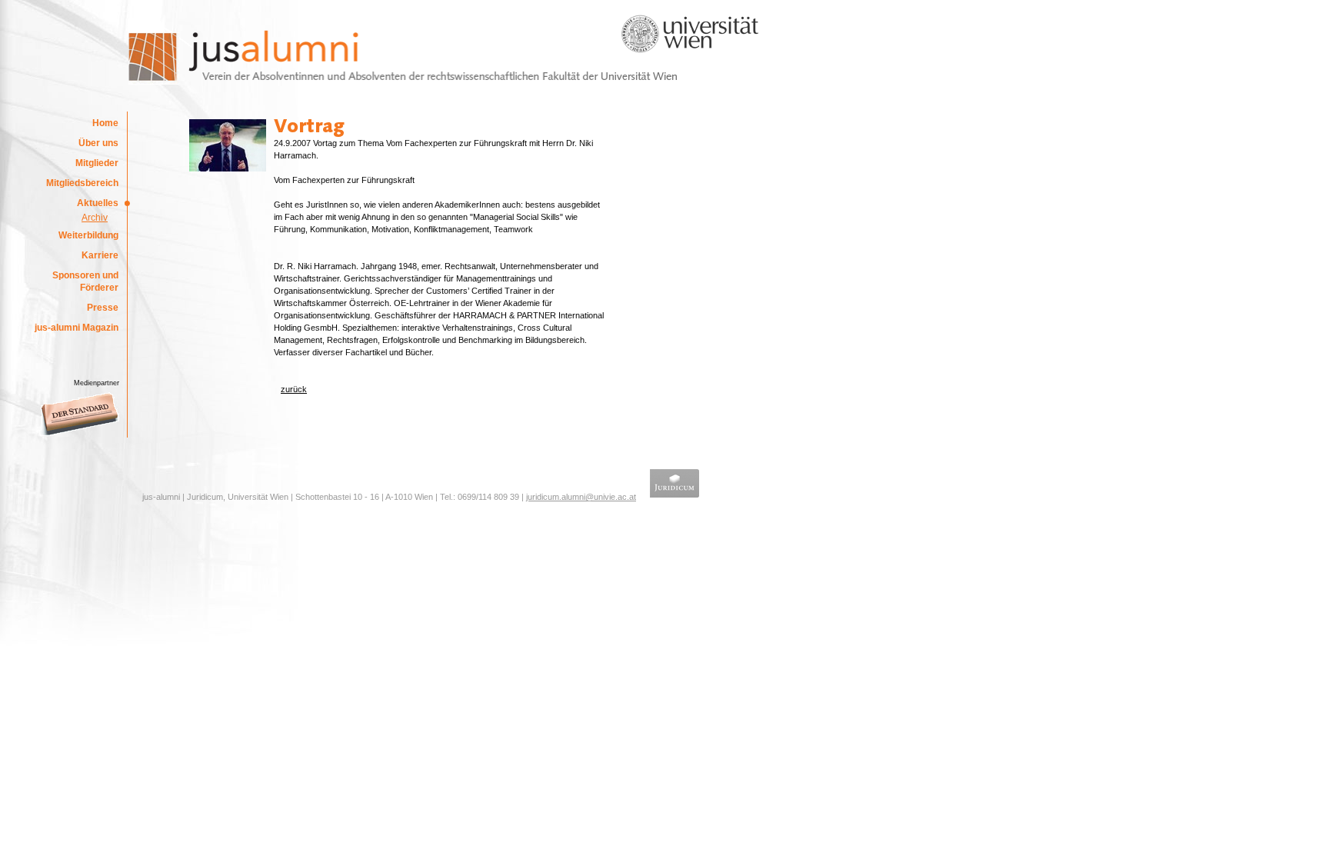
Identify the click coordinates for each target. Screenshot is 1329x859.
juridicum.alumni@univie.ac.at (581, 496)
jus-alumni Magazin (76, 327)
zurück (294, 389)
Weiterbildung (88, 235)
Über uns (98, 143)
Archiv (95, 217)
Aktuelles (97, 203)
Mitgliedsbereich (82, 183)
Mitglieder (96, 163)
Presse (102, 307)
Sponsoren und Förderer (85, 281)
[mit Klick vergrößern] (227, 168)
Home (105, 123)
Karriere (100, 255)
